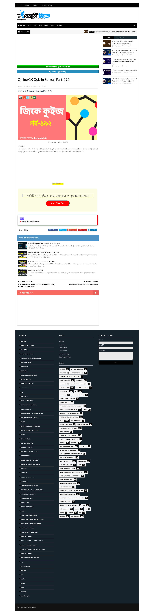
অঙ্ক (22, 562)
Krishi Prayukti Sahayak (29, 417)
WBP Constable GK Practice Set (33, 519)
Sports (24, 468)
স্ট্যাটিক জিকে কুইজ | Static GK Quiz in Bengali (44, 243)
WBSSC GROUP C (26, 536)
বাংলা (40, 25)
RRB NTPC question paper (30, 464)
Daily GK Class (26, 362)
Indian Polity (26, 409)
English (24, 371)
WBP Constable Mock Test (31, 524)
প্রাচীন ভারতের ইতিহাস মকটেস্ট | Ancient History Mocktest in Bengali (105, 31)
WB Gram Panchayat (28, 494)
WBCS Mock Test (27, 507)
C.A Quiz (24, 349)
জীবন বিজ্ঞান (23, 570)
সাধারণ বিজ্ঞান (23, 591)
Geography (25, 388)
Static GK (24, 481)
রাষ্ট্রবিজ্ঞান (23, 583)
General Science (27, 383)
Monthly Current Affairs (30, 426)
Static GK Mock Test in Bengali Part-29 (43, 252)
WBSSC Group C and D (29, 545)
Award (23, 341)
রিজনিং (22, 587)
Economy (24, 366)
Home (19, 5)
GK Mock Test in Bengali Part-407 (41, 261)
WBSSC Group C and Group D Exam (33, 549)
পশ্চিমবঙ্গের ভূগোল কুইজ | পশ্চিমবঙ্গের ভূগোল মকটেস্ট (124, 70)
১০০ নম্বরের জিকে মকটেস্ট (35, 270)
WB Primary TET (27, 498)
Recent (108, 37)
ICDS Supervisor (27, 400)
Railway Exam (26, 439)
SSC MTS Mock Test (28, 477)
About (27, 5)
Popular (120, 37)
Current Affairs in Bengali (31, 358)
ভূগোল (52, 25)
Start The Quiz (57, 203)
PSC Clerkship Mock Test (30, 430)
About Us (62, 345)
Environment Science (29, 375)
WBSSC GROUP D (26, 553)
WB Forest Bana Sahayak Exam (32, 490)
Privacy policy (47, 5)
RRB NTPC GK (25, 456)
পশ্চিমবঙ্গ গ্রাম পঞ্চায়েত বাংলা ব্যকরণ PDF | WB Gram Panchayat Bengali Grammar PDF (124, 61)
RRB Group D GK (26, 447)
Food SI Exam (26, 379)
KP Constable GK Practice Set (32, 413)
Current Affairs (27, 354)
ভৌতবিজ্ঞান (23, 579)
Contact (36, 5)
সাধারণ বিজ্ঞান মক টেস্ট (25, 596)
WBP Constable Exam (29, 515)
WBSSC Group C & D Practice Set (32, 541)
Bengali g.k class (27, 345)
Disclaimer (63, 351)
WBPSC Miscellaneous (29, 532)
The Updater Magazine (29, 485)
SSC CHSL (24, 473)
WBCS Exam (25, 502)
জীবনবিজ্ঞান (59, 25)
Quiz (30, 25)
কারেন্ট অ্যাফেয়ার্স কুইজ (25, 566)
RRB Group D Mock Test (29, 451)
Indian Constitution (28, 405)
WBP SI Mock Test (27, 528)
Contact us (63, 348)
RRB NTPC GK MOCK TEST (29, 460)
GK (35, 25)
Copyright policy (65, 357)
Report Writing (27, 443)
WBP (23, 511)
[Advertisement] (58, 50)
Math (23, 422)
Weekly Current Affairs (30, 558)
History (81, 31)
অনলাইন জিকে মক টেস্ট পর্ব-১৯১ (30, 222)
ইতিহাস (46, 25)
